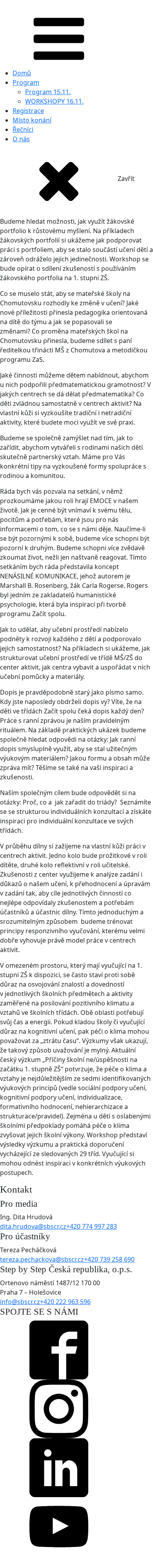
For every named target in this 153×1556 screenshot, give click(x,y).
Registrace (28, 110)
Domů (22, 73)
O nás (21, 139)
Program (26, 82)
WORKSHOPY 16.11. (54, 101)
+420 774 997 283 (91, 1226)
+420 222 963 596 (65, 1301)
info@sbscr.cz (20, 1301)
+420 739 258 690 (109, 1259)
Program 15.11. (48, 92)
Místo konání (32, 120)
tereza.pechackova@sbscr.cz (42, 1259)
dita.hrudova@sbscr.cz (33, 1226)
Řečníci (23, 129)
